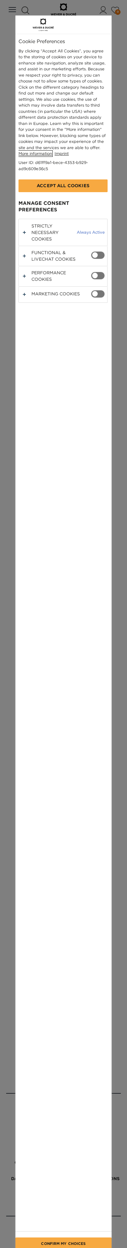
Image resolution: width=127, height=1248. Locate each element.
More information (35, 153)
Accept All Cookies (63, 185)
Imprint (62, 153)
